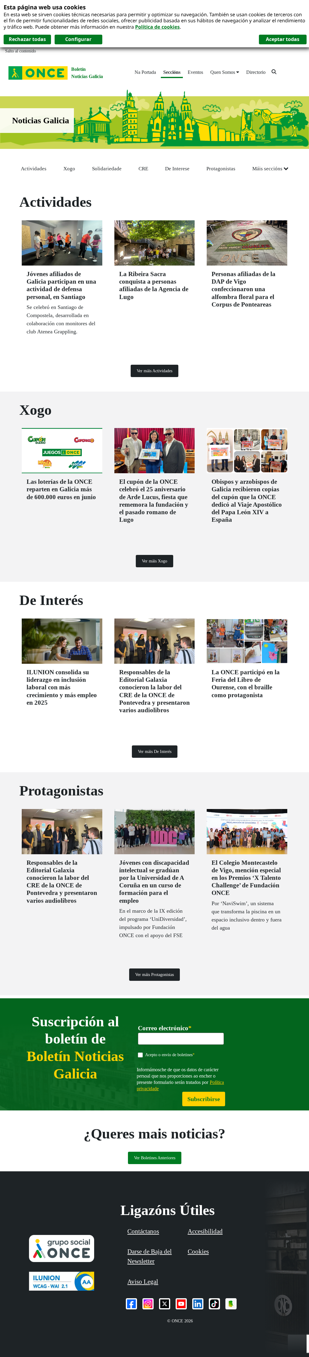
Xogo (69, 169)
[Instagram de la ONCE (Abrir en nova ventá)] (148, 1304)
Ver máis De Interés (154, 751)
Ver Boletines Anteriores (154, 1158)
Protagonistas (220, 169)
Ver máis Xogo (154, 561)
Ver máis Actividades (154, 371)
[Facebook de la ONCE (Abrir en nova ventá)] (131, 1304)
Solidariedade (107, 169)
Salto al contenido (20, 51)
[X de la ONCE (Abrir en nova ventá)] (164, 1304)
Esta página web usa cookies (45, 7)
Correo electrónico (165, 1028)
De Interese (177, 169)
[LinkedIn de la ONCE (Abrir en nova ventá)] (198, 1304)
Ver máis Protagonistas (154, 974)
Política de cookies (157, 27)
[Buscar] (274, 71)
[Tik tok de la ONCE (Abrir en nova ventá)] (214, 1304)
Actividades (33, 169)
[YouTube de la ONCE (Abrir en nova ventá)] (181, 1304)
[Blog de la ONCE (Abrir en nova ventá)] (231, 1304)
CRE (143, 169)
